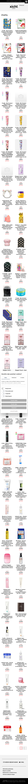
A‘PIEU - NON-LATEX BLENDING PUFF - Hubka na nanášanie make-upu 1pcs (7, 226)
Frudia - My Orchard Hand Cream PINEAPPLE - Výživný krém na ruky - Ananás (7, 106)
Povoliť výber (14, 404)
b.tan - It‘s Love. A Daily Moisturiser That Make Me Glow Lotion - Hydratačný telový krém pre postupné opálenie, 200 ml (7, 422)
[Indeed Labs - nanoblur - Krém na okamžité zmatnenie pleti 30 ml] (7, 679)
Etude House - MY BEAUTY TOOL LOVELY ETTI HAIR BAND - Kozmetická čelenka (7, 203)
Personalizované (9, 391)
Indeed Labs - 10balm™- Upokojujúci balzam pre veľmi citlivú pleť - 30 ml (7, 616)
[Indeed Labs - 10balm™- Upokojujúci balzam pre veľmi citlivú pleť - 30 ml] (7, 607)
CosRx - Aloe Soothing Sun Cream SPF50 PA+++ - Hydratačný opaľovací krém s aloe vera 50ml (21, 495)
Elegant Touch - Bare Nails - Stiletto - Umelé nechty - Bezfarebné (21, 323)
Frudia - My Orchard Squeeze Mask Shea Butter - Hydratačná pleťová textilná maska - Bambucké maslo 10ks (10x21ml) (7, 325)
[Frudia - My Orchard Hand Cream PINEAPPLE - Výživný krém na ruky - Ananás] (7, 96)
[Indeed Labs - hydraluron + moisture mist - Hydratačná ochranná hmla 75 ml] (7, 583)
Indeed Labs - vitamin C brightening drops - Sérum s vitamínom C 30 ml (21, 518)
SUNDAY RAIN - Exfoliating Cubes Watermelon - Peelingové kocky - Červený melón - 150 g (7, 471)
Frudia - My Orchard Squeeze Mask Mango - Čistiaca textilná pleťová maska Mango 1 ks (7, 33)
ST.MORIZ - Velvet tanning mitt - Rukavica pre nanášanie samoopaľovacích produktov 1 (21, 252)
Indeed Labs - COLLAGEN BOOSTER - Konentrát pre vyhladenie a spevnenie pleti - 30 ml (21, 714)
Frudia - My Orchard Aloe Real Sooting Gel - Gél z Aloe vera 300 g (21, 300)
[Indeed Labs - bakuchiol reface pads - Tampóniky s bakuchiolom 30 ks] (7, 728)
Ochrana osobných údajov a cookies (12, 781)
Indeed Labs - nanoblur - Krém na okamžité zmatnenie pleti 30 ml (7, 688)
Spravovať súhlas (22, 781)
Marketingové (8, 396)
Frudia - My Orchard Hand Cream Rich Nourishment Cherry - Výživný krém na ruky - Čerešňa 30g (7, 179)
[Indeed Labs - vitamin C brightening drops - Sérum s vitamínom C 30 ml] (21, 509)
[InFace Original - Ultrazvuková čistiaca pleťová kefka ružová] (7, 558)
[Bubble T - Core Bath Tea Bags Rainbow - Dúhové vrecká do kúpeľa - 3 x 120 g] (21, 267)
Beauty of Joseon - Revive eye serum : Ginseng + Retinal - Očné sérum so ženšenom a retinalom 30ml (7, 519)
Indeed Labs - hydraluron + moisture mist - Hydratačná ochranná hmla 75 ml (7, 592)
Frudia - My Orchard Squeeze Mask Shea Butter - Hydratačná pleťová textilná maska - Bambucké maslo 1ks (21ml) (7, 82)
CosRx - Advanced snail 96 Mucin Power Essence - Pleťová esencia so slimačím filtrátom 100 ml (7, 641)
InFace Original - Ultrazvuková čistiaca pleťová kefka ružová (7, 566)
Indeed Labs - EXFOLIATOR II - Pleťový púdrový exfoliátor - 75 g (7, 712)
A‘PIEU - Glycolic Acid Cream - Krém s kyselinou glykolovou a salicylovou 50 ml (21, 470)
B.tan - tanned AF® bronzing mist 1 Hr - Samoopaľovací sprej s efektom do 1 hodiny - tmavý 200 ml (7, 543)
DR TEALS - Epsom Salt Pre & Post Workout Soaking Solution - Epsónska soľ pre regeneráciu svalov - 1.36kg (21, 544)
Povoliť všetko (14, 400)
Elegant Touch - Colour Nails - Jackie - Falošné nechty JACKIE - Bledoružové (7, 348)
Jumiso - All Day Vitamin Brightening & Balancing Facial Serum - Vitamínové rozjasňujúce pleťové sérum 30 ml (21, 738)
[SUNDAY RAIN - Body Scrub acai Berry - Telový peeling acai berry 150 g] (21, 436)
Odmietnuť (14, 407)
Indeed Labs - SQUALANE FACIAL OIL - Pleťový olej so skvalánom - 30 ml (21, 664)
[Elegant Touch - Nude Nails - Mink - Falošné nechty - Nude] (21, 339)
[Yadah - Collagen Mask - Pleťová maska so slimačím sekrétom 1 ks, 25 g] (7, 48)
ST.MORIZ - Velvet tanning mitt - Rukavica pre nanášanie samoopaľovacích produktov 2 (7, 277)
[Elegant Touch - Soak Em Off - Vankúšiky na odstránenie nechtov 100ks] (21, 363)
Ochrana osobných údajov (9, 774)
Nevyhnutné (8, 388)
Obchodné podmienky (8, 768)
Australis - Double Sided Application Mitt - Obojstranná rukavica (7, 300)
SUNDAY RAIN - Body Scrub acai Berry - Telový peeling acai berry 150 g (21, 445)
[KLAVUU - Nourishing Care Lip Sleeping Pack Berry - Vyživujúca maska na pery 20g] (21, 679)
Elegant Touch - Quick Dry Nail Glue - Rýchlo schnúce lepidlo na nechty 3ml (21, 178)
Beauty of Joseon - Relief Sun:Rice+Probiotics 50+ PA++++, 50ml (21, 591)
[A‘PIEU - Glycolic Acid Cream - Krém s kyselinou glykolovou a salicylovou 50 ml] (21, 461)
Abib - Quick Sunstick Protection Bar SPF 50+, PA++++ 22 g (21, 615)
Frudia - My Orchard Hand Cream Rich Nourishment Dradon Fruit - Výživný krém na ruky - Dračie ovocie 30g (21, 106)
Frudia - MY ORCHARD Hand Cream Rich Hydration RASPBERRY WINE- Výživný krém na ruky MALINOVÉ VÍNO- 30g (7, 155)
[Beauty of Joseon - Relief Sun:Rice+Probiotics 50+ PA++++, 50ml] (21, 583)
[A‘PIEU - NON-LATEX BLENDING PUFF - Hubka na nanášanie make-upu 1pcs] (7, 218)
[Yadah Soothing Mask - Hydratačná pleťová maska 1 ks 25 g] (21, 24)
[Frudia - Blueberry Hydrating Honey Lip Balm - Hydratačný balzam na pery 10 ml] (21, 194)
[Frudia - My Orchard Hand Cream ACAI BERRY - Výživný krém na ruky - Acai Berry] (21, 72)
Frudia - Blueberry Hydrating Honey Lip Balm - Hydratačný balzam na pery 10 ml (21, 202)
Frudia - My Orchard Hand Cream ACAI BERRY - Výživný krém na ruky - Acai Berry (21, 80)
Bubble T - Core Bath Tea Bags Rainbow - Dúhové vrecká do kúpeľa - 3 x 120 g (21, 275)
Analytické (7, 393)
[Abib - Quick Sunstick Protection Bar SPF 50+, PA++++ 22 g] (21, 607)
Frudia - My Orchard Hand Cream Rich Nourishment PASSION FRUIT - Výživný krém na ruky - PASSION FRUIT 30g (21, 155)
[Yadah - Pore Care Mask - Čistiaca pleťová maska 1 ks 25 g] (21, 48)
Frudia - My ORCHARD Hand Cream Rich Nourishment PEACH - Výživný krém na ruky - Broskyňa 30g (7, 130)
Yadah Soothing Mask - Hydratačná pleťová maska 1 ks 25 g (21, 32)
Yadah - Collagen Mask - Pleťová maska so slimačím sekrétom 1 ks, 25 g (7, 56)
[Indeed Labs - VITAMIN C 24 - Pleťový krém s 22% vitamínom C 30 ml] (21, 631)
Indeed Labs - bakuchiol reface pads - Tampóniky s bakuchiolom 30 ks (7, 737)
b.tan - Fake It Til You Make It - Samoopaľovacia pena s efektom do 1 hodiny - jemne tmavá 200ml (7, 446)
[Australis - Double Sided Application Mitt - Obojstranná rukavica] (7, 291)
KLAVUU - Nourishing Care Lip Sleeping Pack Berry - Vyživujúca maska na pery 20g (21, 689)
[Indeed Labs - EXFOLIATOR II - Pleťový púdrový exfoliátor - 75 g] (7, 704)
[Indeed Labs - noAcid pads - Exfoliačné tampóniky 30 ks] (7, 656)
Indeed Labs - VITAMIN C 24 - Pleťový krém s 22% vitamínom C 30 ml (21, 640)
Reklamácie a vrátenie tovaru (10, 772)
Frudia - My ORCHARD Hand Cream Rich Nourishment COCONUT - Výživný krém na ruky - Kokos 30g (21, 130)
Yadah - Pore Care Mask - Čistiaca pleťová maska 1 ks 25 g (21, 56)
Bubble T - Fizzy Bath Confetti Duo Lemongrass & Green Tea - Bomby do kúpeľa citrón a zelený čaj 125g (21, 228)
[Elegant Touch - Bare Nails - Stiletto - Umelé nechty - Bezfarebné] (21, 315)
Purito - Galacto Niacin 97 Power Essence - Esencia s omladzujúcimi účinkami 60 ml (21, 568)
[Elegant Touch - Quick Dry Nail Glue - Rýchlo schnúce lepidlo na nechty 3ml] (21, 169)
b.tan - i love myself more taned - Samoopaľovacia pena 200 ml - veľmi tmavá (21, 421)
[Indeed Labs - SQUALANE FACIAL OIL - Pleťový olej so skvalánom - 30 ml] (21, 656)
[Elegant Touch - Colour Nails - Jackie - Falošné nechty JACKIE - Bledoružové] (7, 339)
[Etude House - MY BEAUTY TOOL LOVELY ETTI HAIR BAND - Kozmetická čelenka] (7, 194)
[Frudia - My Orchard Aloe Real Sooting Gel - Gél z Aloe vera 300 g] (21, 291)
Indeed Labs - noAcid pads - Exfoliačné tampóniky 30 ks (7, 664)
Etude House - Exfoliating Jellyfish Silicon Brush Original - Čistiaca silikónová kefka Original (7, 252)
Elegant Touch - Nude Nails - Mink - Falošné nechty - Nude (21, 347)
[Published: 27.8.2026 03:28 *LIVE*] (8, 780)
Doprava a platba (7, 770)
